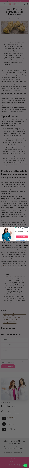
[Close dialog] (28, 227)
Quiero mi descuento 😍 (21, 236)
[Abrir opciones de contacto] (25, 465)
